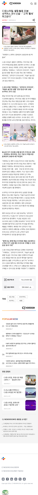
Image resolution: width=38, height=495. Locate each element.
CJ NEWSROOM (4, 3)
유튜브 (3, 479)
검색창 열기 (31, 4)
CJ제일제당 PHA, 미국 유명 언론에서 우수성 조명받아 (17, 423)
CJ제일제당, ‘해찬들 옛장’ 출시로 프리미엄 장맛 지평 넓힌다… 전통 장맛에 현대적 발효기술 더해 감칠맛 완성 (19, 435)
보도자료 (4, 20)
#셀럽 (20, 300)
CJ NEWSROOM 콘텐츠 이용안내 (12, 471)
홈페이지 (24, 479)
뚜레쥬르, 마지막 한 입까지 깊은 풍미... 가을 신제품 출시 (18, 426)
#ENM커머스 (22, 297)
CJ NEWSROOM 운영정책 (10, 467)
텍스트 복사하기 (25, 280)
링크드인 (11, 479)
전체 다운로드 (25, 287)
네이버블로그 (15, 479)
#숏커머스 (11, 300)
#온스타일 (11, 297)
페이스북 (7, 479)
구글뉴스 (20, 479)
